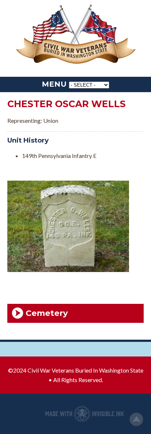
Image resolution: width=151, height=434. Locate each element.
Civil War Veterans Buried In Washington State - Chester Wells (75, 35)
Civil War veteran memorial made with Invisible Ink (84, 414)
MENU (54, 84)
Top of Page (136, 419)
